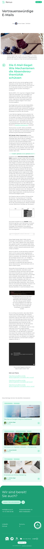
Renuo (9, 2)
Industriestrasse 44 (25, 509)
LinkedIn (5, 524)
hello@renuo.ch (7, 509)
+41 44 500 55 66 (7, 511)
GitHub (4, 526)
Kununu (22, 524)
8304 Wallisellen (24, 511)
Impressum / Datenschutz (27, 545)
